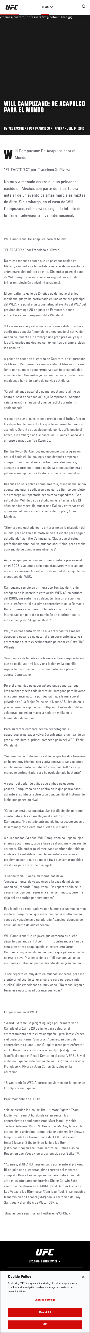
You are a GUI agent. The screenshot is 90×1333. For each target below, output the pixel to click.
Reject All (45, 1312)
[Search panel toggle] (84, 6)
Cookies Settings (45, 1300)
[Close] (83, 1276)
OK (45, 1324)
